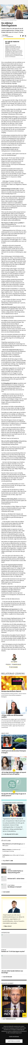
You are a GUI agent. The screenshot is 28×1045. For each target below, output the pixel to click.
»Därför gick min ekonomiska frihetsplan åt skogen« (13, 752)
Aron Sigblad (5, 35)
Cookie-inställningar (14, 1036)
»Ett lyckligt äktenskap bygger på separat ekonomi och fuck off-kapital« (13, 773)
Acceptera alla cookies (14, 1041)
